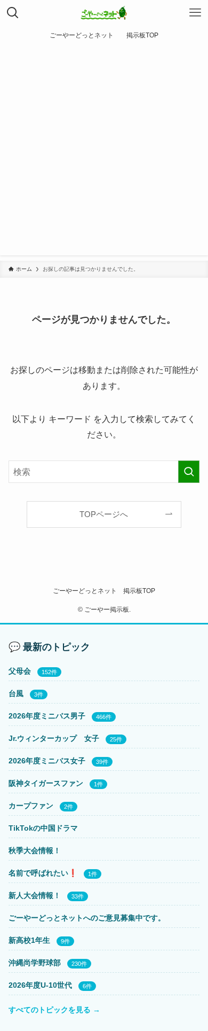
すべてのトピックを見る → (54, 1009)
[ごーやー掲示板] (104, 13)
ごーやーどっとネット (85, 590)
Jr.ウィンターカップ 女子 (54, 738)
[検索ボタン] (13, 13)
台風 (16, 693)
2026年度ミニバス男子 (47, 716)
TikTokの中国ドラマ (43, 828)
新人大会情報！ (35, 895)
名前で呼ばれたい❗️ (43, 873)
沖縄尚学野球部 (35, 962)
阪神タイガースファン (46, 783)
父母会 (20, 671)
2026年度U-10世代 (40, 985)
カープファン (31, 805)
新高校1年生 (29, 940)
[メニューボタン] (195, 13)
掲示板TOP (139, 590)
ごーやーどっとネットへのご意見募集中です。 (87, 917)
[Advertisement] (104, 152)
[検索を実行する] (188, 471)
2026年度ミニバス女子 (47, 760)
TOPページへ (103, 514)
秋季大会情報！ (35, 850)
